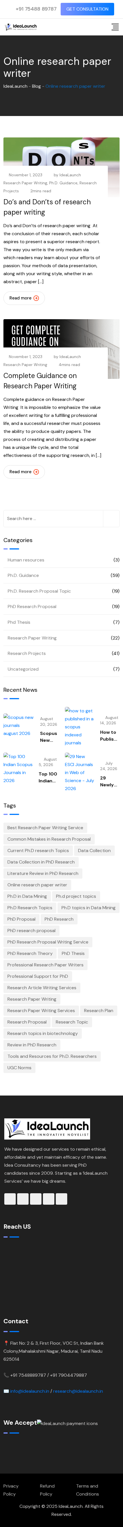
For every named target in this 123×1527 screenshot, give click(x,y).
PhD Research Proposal (32, 606)
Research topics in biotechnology (42, 1033)
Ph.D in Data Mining (27, 896)
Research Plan (98, 1011)
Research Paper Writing (25, 182)
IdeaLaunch (70, 174)
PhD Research (59, 919)
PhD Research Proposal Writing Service (47, 942)
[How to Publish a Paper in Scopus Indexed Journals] (79, 727)
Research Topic (72, 1022)
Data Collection (94, 851)
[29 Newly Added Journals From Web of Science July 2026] (79, 773)
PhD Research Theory (30, 953)
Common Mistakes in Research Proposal (49, 839)
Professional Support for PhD (37, 976)
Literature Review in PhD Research (42, 873)
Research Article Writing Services (41, 988)
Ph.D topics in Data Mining (88, 908)
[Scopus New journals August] (18, 725)
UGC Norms (19, 1068)
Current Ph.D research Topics (38, 851)
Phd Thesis (19, 622)
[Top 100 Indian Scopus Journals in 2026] (18, 769)
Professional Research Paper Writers (45, 965)
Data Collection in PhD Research (41, 862)
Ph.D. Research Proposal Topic (39, 591)
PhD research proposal (31, 931)
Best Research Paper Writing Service (45, 828)
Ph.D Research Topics (29, 908)
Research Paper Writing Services (41, 1011)
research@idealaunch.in (78, 1391)
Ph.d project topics (76, 896)
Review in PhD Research (31, 1045)
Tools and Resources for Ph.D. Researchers (52, 1056)
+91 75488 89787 (36, 8)
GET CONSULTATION (87, 9)
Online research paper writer (37, 885)
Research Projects (27, 653)
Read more (20, 298)
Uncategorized (23, 669)
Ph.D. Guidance (63, 182)
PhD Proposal (21, 919)
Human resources (26, 560)
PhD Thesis (73, 953)
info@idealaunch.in (29, 1391)
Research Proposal (27, 1022)
